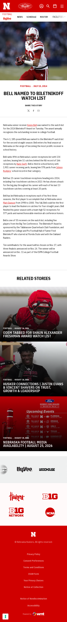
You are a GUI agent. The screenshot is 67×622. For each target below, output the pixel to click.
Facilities (58, 17)
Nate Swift (22, 164)
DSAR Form (33, 574)
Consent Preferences (33, 560)
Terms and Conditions (33, 567)
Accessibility (33, 605)
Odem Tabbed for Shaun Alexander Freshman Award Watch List (32, 334)
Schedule (31, 17)
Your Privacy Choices (33, 580)
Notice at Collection (33, 587)
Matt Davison (9, 202)
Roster (44, 17)
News (20, 17)
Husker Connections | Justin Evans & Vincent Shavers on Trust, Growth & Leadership (33, 387)
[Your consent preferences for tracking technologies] (5, 616)
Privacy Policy (33, 554)
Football (25, 86)
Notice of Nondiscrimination (33, 598)
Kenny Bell (32, 125)
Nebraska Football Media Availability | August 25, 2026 (28, 444)
